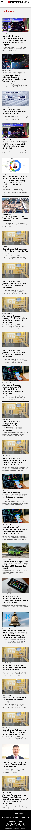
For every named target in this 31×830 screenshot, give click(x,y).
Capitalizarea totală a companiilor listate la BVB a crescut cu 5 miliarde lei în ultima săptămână (14, 530)
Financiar (27, 6)
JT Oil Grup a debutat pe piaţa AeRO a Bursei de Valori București (15, 218)
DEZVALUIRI (4, 6)
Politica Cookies (18, 813)
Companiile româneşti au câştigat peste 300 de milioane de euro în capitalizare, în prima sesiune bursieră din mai (15, 77)
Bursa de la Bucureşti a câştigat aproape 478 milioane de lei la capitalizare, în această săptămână (12, 389)
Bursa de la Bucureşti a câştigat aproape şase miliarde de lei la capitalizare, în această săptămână (12, 425)
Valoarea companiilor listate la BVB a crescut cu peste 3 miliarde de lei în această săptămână (15, 145)
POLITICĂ (20, 6)
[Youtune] (19, 824)
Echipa (20, 821)
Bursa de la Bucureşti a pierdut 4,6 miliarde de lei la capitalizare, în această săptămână (14, 319)
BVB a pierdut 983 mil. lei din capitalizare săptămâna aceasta (15, 699)
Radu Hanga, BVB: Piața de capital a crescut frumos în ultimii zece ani (14, 764)
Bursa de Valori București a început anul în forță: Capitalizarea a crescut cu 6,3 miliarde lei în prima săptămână (15, 799)
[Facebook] (7, 824)
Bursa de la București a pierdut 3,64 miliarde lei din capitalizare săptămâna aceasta (14, 496)
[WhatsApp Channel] (24, 824)
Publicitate (12, 821)
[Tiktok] (15, 824)
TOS (9, 813)
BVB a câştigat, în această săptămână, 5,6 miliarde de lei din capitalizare (14, 667)
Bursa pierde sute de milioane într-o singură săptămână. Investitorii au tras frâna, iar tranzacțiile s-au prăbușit (14, 40)
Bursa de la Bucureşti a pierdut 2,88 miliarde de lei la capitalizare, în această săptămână (15, 284)
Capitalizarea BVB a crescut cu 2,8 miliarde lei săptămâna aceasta (15, 251)
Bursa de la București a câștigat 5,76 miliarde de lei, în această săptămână (14, 111)
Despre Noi (25, 817)
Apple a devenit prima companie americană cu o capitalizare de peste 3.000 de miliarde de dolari (15, 599)
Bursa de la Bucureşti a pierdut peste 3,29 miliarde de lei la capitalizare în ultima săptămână (14, 461)
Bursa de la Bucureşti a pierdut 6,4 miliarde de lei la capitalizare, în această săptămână (14, 353)
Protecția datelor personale (10, 817)
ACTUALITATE (12, 6)
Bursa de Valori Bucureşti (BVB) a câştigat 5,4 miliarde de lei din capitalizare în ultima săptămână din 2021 (14, 634)
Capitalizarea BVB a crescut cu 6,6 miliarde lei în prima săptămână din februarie (14, 732)
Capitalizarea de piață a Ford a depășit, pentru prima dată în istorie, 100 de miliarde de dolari (15, 564)
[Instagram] (11, 824)
